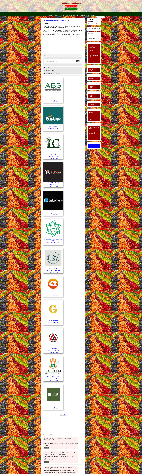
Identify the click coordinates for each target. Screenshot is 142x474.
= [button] (99, 28)
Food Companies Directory (71, 3)
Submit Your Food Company (59, 12)
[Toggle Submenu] (98, 70)
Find (78, 61)
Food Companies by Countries (53, 15)
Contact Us (83, 15)
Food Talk (62, 15)
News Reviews (69, 15)
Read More (46, 447)
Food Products (92, 12)
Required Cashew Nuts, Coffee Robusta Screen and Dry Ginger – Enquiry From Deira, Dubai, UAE (60, 453)
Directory (49, 12)
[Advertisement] (62, 44)
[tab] (62, 58)
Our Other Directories (90, 15)
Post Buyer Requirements (71, 6)
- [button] (96, 28)
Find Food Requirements (71, 12)
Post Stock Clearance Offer (71, 8)
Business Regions (60, 20)
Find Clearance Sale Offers (82, 12)
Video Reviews (76, 15)
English (99, 16)
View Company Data (53, 101)
